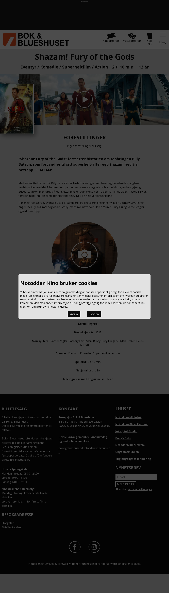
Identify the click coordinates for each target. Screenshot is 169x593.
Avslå (74, 314)
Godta (94, 314)
